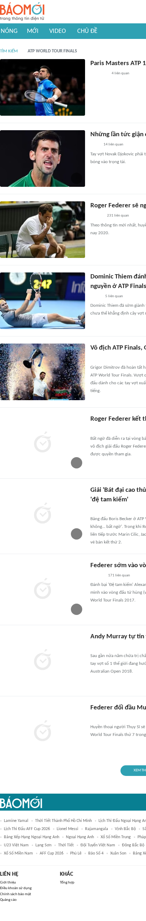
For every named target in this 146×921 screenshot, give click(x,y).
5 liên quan (114, 296)
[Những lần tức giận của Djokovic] (42, 158)
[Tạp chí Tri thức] (94, 145)
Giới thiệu (8, 883)
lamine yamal (16, 821)
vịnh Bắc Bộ (125, 829)
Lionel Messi (67, 829)
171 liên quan (119, 575)
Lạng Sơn (43, 845)
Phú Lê (76, 853)
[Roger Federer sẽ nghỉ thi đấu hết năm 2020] (42, 229)
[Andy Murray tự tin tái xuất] (42, 660)
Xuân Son (118, 853)
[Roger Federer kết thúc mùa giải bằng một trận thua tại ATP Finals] (42, 443)
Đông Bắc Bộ (133, 845)
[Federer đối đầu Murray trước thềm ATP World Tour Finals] (42, 731)
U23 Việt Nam (16, 845)
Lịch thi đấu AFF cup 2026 (27, 829)
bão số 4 (95, 853)
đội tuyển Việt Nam (97, 845)
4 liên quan (120, 73)
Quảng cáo (8, 900)
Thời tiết (66, 845)
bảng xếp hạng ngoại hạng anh (31, 837)
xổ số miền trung (116, 837)
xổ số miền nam (18, 853)
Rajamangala (96, 829)
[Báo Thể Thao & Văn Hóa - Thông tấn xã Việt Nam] (95, 296)
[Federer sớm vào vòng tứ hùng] (42, 589)
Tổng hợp (67, 883)
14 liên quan (113, 144)
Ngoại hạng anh (80, 837)
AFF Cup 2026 (51, 853)
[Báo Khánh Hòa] (98, 74)
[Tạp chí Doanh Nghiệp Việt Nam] (96, 216)
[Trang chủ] (22, 12)
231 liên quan (118, 216)
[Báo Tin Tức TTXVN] (95, 358)
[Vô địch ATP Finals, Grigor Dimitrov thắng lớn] (42, 372)
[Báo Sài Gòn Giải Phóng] (97, 510)
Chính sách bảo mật (15, 894)
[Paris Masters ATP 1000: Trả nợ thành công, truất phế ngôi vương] (42, 87)
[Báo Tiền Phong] (97, 647)
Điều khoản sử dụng (16, 888)
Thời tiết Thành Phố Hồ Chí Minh (63, 821)
